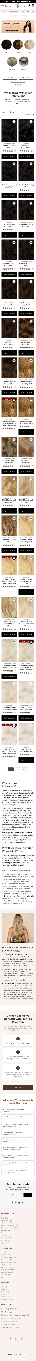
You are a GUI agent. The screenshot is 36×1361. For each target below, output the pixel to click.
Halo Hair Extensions (8, 1267)
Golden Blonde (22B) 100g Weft (26, 541)
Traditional (10, 77)
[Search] (24, 6)
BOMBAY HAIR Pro (23, 1347)
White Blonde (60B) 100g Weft (26, 708)
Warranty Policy (6, 1238)
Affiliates (4, 1289)
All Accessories (6, 1275)
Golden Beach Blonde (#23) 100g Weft (9, 624)
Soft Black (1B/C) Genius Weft (9, 264)
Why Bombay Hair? (7, 1292)
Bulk (33, 11)
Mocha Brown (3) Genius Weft (9, 383)
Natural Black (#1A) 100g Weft (9, 186)
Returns (3, 1233)
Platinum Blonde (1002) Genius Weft (9, 708)
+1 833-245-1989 (11, 1321)
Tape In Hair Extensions (8, 1257)
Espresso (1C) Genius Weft (9, 304)
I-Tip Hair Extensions (7, 1270)
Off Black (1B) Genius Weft (9, 225)
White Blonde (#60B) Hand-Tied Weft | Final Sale (9, 751)
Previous (6, 1)
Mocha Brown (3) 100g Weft (26, 343)
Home (10, 15)
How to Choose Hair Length (10, 1225)
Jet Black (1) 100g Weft (9, 146)
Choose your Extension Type (10, 1223)
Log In (3, 1294)
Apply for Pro (5, 1243)
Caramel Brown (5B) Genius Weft (26, 422)
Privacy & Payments (7, 1299)
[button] (3, 6)
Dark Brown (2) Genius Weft (9, 343)
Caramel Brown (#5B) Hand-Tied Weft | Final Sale (9, 423)
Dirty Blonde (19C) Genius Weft (26, 501)
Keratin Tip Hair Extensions (9, 1262)
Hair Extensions (13, 11)
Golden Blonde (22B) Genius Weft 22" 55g (26, 581)
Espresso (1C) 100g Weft (26, 264)
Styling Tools (25, 11)
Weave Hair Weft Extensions (10, 1260)
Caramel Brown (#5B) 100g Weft (26, 383)
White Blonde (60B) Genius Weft (26, 750)
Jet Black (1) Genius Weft (26, 146)
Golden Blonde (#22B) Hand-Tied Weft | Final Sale (9, 581)
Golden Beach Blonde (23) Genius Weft (26, 624)
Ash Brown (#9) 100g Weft (26, 461)
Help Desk (4, 1218)
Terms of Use (5, 1297)
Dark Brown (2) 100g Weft (26, 304)
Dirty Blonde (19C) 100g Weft (9, 501)
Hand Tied (25, 77)
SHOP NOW (18, 1087)
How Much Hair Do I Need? (10, 1228)
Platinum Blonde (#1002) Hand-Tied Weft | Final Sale (26, 668)
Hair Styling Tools (7, 1272)
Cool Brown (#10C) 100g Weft (9, 461)
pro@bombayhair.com (13, 1318)
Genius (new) (18, 84)
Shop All (4, 11)
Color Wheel (5, 1255)
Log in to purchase (9, 156)
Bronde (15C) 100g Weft (9, 541)
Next (30, 1)
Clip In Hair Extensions (8, 1265)
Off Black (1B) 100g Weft (26, 186)
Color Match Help (7, 1220)
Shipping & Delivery (7, 1235)
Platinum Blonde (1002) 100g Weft (9, 666)
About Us (4, 1287)
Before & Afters (6, 1230)
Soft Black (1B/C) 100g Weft (26, 225)
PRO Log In (5, 1240)
